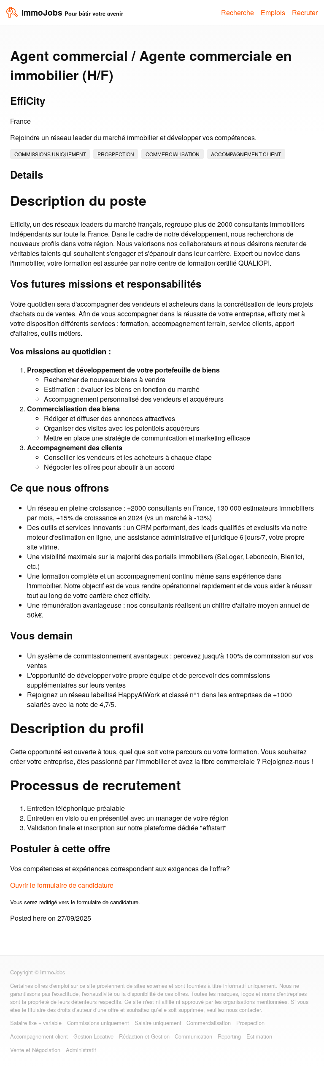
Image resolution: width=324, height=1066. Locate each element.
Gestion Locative (93, 1036)
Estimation (259, 1036)
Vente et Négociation (35, 1050)
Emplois (273, 12)
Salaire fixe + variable (36, 1023)
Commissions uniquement (50, 154)
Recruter (305, 12)
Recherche (237, 12)
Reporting (229, 1036)
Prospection (115, 154)
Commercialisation (173, 154)
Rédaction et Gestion (144, 1036)
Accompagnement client (246, 154)
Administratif (81, 1050)
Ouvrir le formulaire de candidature (61, 885)
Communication (193, 1036)
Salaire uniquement (158, 1023)
